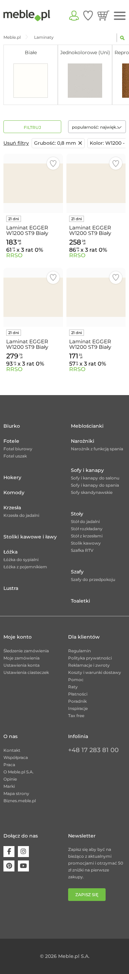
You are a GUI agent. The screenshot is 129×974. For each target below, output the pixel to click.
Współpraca (15, 757)
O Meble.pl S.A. (18, 771)
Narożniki (82, 441)
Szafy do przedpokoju (93, 579)
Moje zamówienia (21, 658)
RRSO (14, 255)
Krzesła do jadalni (21, 515)
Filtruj (32, 127)
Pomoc (76, 679)
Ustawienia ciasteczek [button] (26, 672)
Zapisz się (86, 894)
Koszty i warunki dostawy (94, 672)
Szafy (77, 572)
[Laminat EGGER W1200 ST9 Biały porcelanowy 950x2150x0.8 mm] (96, 297)
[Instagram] (23, 851)
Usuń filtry (16, 143)
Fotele (11, 441)
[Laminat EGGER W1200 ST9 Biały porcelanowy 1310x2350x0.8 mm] (96, 183)
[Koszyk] (103, 15)
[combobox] (97, 126)
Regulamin (79, 650)
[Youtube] (23, 865)
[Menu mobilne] (120, 16)
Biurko (11, 426)
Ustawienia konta (21, 665)
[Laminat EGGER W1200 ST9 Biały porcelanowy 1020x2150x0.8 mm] (33, 183)
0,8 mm (55, 143)
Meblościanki (87, 426)
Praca (9, 764)
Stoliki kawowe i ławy (30, 537)
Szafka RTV (82, 550)
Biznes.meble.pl (19, 800)
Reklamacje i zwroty (89, 665)
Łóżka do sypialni (21, 559)
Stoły (77, 514)
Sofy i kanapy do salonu (95, 477)
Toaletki (80, 601)
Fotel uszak (15, 456)
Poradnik (77, 701)
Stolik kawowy (86, 543)
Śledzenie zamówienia (26, 650)
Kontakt (11, 750)
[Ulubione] (88, 15)
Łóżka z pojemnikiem (25, 566)
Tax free (76, 715)
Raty (73, 686)
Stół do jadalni (85, 521)
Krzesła (12, 507)
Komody (13, 492)
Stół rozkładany (87, 528)
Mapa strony (16, 793)
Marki (9, 786)
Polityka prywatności (90, 658)
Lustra (10, 588)
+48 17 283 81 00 (93, 750)
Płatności (77, 694)
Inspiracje (78, 708)
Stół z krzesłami (87, 535)
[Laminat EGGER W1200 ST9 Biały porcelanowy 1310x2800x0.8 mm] (33, 297)
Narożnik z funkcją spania (97, 448)
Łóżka (10, 552)
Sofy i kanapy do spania (95, 485)
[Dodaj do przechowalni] (53, 163)
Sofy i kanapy (87, 470)
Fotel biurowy (17, 448)
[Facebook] (8, 851)
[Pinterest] (8, 865)
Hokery (12, 477)
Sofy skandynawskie (91, 492)
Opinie (10, 779)
